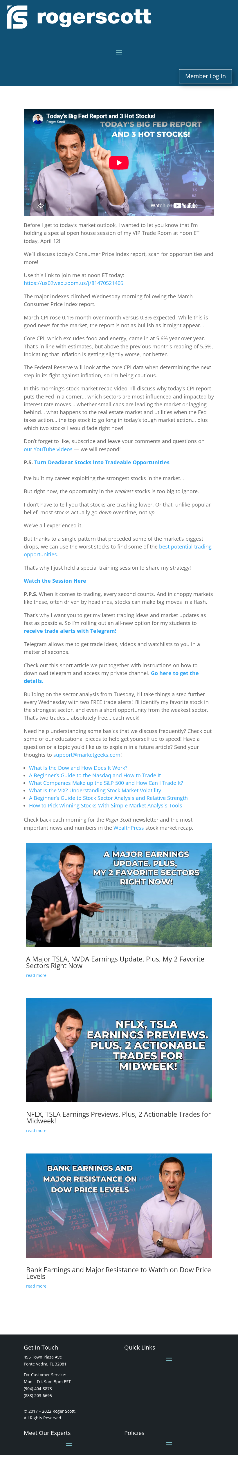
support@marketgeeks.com (86, 754)
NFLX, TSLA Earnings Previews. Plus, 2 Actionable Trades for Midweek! (118, 1117)
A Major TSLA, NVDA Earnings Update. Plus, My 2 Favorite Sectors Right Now (115, 962)
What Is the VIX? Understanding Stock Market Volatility (95, 790)
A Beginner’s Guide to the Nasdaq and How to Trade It (95, 775)
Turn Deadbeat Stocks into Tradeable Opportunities (102, 462)
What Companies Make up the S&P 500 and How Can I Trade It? (106, 782)
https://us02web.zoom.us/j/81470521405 (73, 282)
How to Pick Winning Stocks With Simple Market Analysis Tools (105, 805)
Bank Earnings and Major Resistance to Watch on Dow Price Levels (118, 1273)
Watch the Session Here (55, 580)
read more (36, 975)
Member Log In (205, 76)
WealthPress (128, 827)
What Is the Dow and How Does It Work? (78, 767)
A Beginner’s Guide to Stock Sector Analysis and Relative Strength (108, 797)
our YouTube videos (48, 449)
